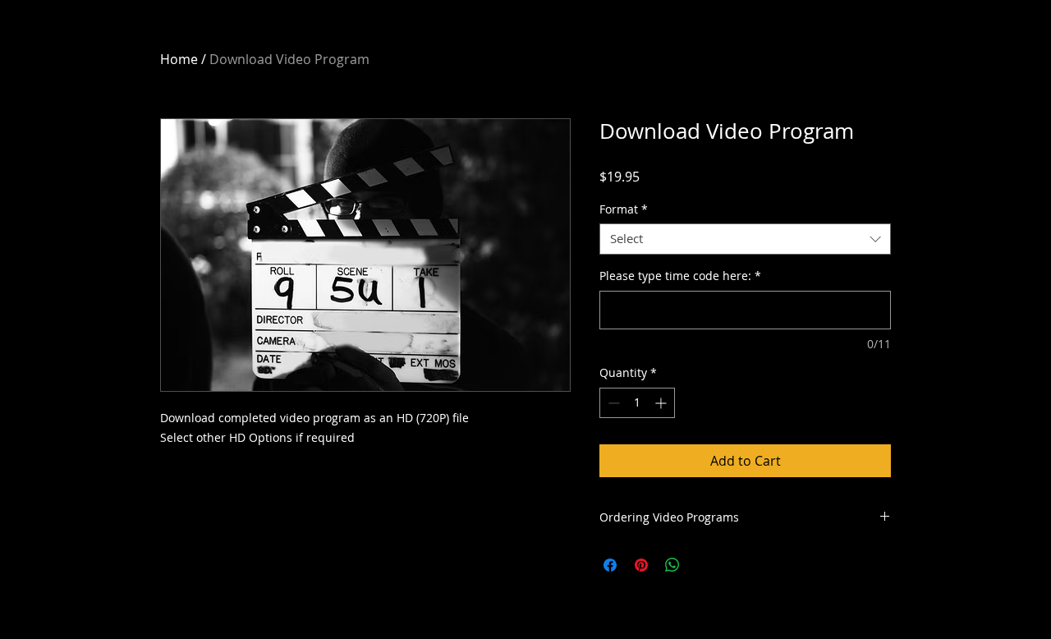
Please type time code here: (680, 275)
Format (623, 209)
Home (179, 59)
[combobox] (745, 239)
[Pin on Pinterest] (641, 565)
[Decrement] (612, 402)
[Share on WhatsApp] (672, 565)
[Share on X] (704, 565)
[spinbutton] (637, 402)
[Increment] (662, 402)
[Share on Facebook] (610, 565)
